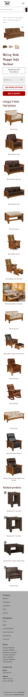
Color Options (7, 636)
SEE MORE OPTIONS (14, 87)
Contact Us (6, 639)
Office (4, 609)
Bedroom (5, 598)
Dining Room (6, 602)
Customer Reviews (8, 628)
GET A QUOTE (14, 93)
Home (4, 17)
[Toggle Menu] (23, 3)
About (4, 625)
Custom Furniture (8, 632)
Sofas (16, 17)
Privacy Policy (21, 692)
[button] (22, 27)
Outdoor (5, 613)
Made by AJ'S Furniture (14, 70)
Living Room (10, 17)
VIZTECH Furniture (19, 694)
